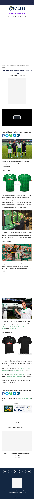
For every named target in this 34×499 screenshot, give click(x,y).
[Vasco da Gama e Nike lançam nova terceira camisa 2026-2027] (17, 441)
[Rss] (22, 16)
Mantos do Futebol (6, 65)
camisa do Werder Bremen (17, 374)
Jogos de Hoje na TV (24, 398)
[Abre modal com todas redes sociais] (18, 135)
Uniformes (13, 65)
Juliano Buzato (13, 75)
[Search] (32, 2)
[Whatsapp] (18, 16)
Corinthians (12, 328)
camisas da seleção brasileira (10, 326)
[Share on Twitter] (16, 422)
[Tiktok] (25, 16)
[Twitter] (10, 16)
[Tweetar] (7, 135)
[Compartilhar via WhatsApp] (10, 135)
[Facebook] (8, 16)
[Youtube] (15, 16)
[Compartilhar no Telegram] (14, 135)
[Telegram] (20, 16)
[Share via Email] (18, 422)
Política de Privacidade (20, 492)
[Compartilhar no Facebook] (3, 135)
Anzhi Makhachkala (17, 370)
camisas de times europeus (14, 376)
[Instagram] (13, 16)
